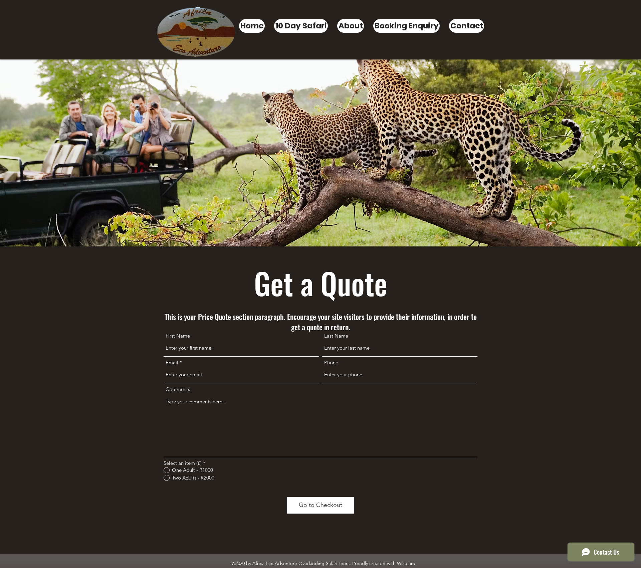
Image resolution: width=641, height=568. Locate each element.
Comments (178, 389)
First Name (178, 335)
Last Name (336, 335)
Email (172, 362)
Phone (331, 362)
